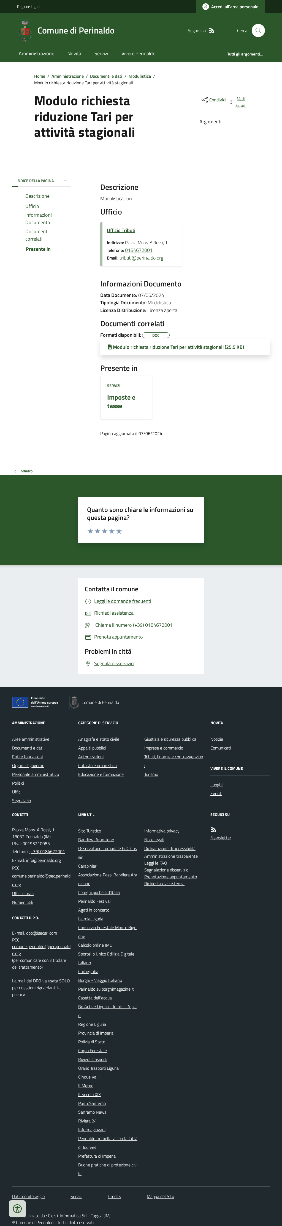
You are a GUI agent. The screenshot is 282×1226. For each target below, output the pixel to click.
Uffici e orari (23, 893)
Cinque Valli (88, 1077)
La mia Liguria (90, 918)
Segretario (21, 800)
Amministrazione (36, 53)
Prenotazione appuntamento (170, 876)
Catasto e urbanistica (97, 765)
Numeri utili (22, 902)
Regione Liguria (29, 6)
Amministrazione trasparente (171, 856)
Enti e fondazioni (27, 756)
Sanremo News (92, 1112)
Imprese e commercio (163, 748)
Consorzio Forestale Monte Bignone (107, 932)
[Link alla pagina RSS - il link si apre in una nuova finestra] (211, 30)
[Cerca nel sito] (256, 30)
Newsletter (220, 837)
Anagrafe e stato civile (98, 739)
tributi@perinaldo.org (141, 257)
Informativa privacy (162, 830)
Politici (18, 783)
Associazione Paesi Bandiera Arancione (107, 879)
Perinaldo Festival (94, 901)
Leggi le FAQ (155, 863)
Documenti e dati (106, 76)
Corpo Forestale (92, 1050)
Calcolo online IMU (95, 945)
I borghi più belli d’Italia (99, 892)
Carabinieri (87, 866)
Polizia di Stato (91, 1041)
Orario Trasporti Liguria (98, 1068)
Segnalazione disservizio (166, 869)
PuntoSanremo (92, 1103)
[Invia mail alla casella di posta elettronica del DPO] (41, 933)
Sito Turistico (89, 830)
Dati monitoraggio (28, 1196)
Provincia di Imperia (95, 1033)
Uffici (16, 791)
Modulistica (140, 76)
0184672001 (139, 250)
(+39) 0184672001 (47, 851)
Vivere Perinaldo (138, 53)
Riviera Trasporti (92, 1059)
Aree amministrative (30, 739)
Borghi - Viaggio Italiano (100, 980)
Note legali (154, 839)
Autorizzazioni (91, 756)
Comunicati (220, 748)
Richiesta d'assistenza (164, 883)
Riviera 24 (87, 1121)
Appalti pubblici (92, 748)
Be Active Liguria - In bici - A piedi (107, 1011)
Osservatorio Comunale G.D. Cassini (107, 852)
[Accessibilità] (17, 1208)
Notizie (216, 739)
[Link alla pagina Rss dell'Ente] (213, 829)
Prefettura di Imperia (97, 1156)
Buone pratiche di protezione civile (107, 1169)
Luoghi (216, 784)
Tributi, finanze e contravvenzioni (173, 761)
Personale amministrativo (35, 774)
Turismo (151, 774)
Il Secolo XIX (89, 1094)
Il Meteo (85, 1085)
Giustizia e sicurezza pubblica (170, 739)
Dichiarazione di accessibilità (170, 848)
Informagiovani (91, 1129)
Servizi (101, 53)
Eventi (216, 793)
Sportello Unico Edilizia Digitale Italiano (107, 958)
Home (39, 76)
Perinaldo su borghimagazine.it (106, 989)
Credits (114, 1196)
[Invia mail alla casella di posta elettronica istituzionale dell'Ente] (43, 860)
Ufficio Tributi (121, 230)
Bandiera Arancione (96, 839)
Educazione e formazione (101, 774)
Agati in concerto (93, 910)
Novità (74, 53)
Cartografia (88, 971)
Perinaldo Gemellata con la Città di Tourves (107, 1142)
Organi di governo (28, 765)
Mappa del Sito (160, 1196)
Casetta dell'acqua (95, 997)
